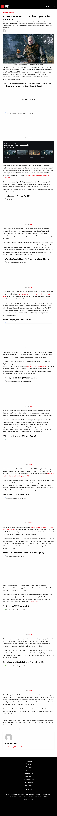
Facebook (29, 761)
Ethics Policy (28, 776)
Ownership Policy (28, 782)
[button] (54, 6)
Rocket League (32, 729)
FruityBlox (30, 796)
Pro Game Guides (12, 792)
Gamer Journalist (29, 794)
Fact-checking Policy (28, 779)
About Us (28, 770)
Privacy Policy (28, 785)
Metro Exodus (23, 729)
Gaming (11, 12)
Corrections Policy (28, 773)
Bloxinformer (37, 796)
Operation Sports (47, 794)
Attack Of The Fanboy (36, 792)
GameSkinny (38, 794)
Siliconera (46, 792)
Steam (30, 137)
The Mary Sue (13, 796)
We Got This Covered (11, 794)
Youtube (29, 767)
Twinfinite (21, 792)
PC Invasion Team (11, 31)
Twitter (29, 764)
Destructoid (21, 794)
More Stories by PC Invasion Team (14, 747)
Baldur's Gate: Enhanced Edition (11, 729)
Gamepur (27, 792)
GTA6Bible (45, 796)
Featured (5, 12)
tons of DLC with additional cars (37, 366)
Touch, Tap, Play (22, 796)
